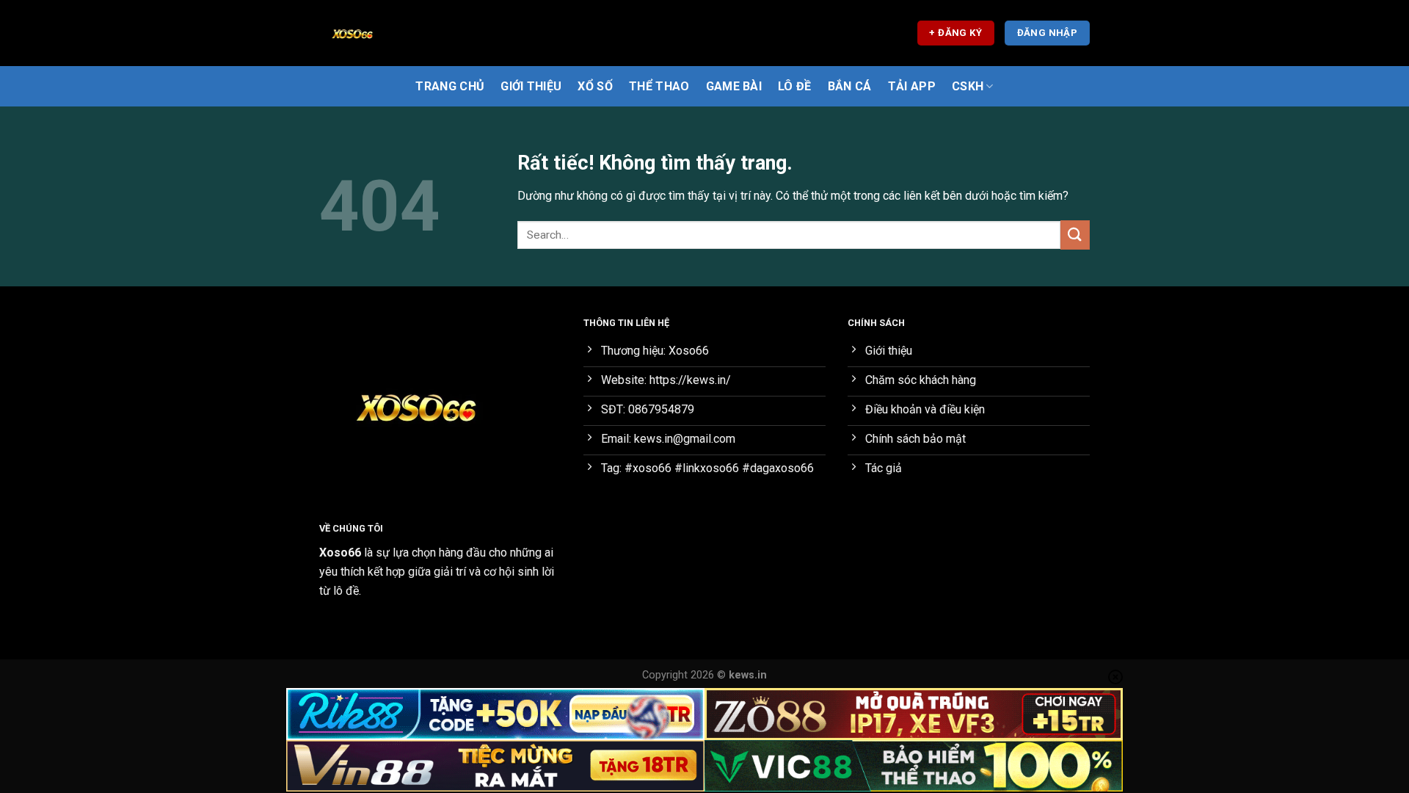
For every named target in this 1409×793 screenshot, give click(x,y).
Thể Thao (659, 86)
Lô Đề (795, 86)
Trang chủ (449, 86)
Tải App (912, 86)
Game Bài (734, 86)
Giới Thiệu (530, 86)
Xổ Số (595, 86)
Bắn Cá (850, 86)
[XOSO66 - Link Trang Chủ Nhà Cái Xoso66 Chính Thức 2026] (392, 33)
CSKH (967, 86)
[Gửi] (1075, 234)
